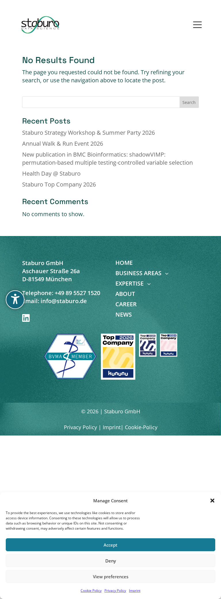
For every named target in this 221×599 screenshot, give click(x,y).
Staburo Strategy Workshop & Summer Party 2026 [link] (88, 132)
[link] (40, 25)
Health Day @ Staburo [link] (51, 173)
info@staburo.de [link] (64, 301)
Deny (110, 561)
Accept (110, 545)
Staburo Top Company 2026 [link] (59, 184)
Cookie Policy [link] (91, 590)
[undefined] (15, 299)
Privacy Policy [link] (115, 590)
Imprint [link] (134, 590)
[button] (212, 500)
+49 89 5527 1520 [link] (77, 293)
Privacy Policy (80, 427)
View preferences (110, 576)
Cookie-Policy (141, 427)
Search (189, 102)
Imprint (111, 427)
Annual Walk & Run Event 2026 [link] (62, 143)
